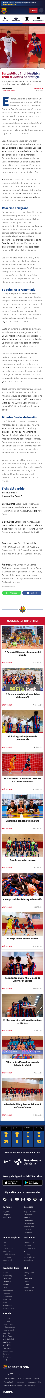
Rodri (5, 1263)
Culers (33, 10)
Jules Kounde (29, 1227)
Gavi (4, 1242)
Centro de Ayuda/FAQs (7, 1295)
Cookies (36, 1378)
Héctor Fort (28, 1233)
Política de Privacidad (25, 1378)
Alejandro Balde (30, 1212)
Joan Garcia (7, 1218)
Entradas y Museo (7, 1283)
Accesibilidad (8, 1382)
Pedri (5, 1245)
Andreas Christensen (28, 1219)
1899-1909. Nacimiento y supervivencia (8, 1348)
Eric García (28, 1230)
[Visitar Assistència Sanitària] (27, 1161)
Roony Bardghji (29, 1248)
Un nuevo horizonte (6, 1319)
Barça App (6, 1288)
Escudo (26, 1282)
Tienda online (8, 1291)
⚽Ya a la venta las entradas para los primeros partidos (19, 4)
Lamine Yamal (29, 1242)
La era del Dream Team (7, 1334)
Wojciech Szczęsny (6, 1213)
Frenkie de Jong (9, 1254)
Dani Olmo (7, 1257)
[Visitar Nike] (8, 1161)
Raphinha (27, 1245)
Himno (26, 1285)
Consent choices (29, 1385)
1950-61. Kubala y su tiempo (8, 1340)
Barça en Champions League (7, 1357)
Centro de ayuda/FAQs (34, 1382)
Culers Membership (7, 1274)
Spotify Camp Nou (29, 1274)
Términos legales (9, 1378)
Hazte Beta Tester (7, 1301)
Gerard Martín (29, 1224)
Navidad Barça (8, 1308)
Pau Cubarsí (28, 1215)
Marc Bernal (7, 1260)
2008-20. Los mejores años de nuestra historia (9, 1327)
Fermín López (8, 1248)
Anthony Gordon (27, 1252)
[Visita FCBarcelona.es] (4, 11)
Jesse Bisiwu (28, 1260)
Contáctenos (20, 1382)
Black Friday (7, 1305)
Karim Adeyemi (29, 1257)
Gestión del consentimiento (13, 1385)
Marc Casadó (7, 1251)
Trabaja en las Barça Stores (29, 1289)
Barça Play (7, 1279)
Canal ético (28, 1279)
